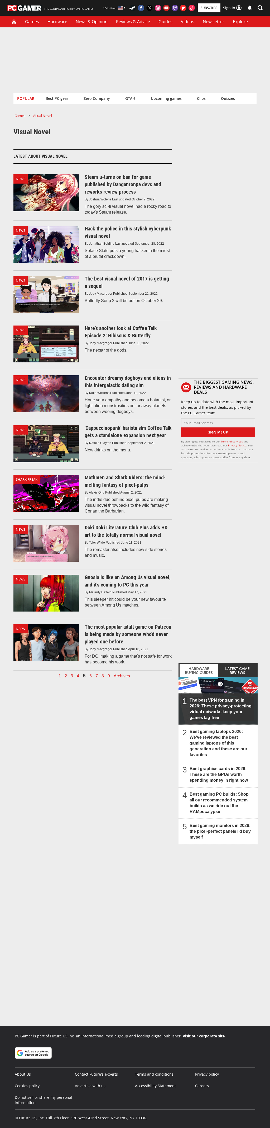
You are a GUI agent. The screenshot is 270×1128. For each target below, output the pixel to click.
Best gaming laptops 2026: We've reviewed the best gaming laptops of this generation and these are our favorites (218, 743)
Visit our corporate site (204, 1035)
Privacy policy (207, 1074)
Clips (201, 98)
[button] (260, 8)
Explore (240, 21)
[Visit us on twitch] (175, 8)
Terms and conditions (154, 1074)
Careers (202, 1085)
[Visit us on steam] (132, 8)
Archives (122, 676)
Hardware (57, 21)
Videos (187, 21)
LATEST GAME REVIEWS (237, 670)
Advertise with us (90, 1085)
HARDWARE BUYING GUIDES (199, 670)
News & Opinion (92, 21)
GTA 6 (130, 98)
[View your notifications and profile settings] (249, 8)
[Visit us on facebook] (141, 8)
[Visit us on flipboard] (183, 8)
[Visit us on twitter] (149, 8)
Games (32, 21)
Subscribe (209, 8)
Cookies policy (27, 1085)
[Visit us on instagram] (158, 8)
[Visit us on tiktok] (192, 8)
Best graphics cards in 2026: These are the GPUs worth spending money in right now (219, 774)
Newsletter (213, 21)
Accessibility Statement (155, 1085)
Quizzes (228, 98)
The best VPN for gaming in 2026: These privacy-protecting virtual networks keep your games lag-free (221, 709)
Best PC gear (57, 98)
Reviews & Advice (133, 21)
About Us (23, 1074)
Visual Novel (42, 115)
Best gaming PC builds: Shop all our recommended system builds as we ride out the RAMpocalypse (219, 803)
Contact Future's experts (96, 1074)
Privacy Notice (237, 445)
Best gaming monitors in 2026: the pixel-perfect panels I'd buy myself (220, 831)
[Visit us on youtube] (166, 8)
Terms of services (232, 441)
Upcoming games (166, 98)
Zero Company (97, 98)
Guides (165, 21)
